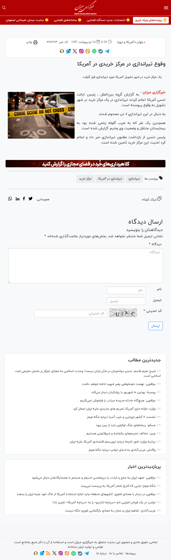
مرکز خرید (85, 179)
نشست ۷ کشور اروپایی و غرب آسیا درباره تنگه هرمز (121, 417)
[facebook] (24, 199)
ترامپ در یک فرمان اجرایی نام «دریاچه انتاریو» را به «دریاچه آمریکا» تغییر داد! (104, 502)
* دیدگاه (155, 244)
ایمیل (157, 300)
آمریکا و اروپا (125, 42)
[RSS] (48, 554)
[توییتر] (75, 53)
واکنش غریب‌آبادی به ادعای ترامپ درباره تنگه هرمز (122, 450)
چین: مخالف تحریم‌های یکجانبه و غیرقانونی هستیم (121, 433)
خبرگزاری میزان (153, 92)
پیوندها (130, 553)
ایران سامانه (76, 547)
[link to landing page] (85, 8)
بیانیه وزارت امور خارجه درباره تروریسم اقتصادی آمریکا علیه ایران (113, 442)
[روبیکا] (62, 53)
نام (159, 289)
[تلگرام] (107, 53)
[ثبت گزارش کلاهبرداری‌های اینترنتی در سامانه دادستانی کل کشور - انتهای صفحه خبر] (85, 164)
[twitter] (30, 199)
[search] (4, 8)
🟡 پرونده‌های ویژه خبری (151, 20)
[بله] (100, 53)
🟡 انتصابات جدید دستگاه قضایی (108, 20)
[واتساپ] (94, 53)
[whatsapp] (10, 199)
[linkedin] (17, 199)
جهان (140, 42)
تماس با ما (116, 553)
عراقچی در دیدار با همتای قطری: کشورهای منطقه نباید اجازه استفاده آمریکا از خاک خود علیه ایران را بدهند (86, 494)
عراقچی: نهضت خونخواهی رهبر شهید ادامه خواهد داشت (119, 384)
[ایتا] (88, 53)
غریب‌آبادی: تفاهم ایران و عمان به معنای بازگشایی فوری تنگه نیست (110, 511)
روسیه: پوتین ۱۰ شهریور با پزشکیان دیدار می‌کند (123, 392)
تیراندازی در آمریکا (110, 179)
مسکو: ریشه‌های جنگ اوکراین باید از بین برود (126, 425)
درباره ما (101, 553)
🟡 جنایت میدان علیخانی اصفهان (27, 20)
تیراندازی (134, 179)
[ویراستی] (68, 53)
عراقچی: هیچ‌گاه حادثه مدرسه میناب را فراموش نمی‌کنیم (118, 400)
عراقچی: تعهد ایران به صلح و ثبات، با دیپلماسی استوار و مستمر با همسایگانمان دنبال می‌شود (94, 478)
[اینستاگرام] (81, 53)
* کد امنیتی (152, 311)
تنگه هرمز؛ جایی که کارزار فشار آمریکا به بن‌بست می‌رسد (118, 486)
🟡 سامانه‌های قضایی (67, 20)
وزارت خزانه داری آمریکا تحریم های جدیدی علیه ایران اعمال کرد (114, 409)
